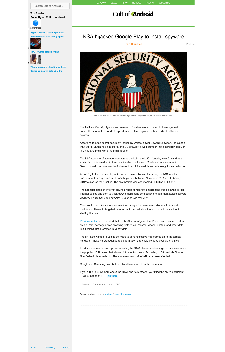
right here (112, 276)
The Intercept (99, 284)
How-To (150, 2)
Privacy (66, 347)
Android (108, 294)
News (125, 2)
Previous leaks (88, 221)
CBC (118, 284)
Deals (114, 2)
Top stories (126, 294)
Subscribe (164, 2)
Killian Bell (135, 44)
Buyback (101, 2)
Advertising (50, 347)
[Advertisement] (104, 327)
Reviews (136, 2)
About (33, 347)
